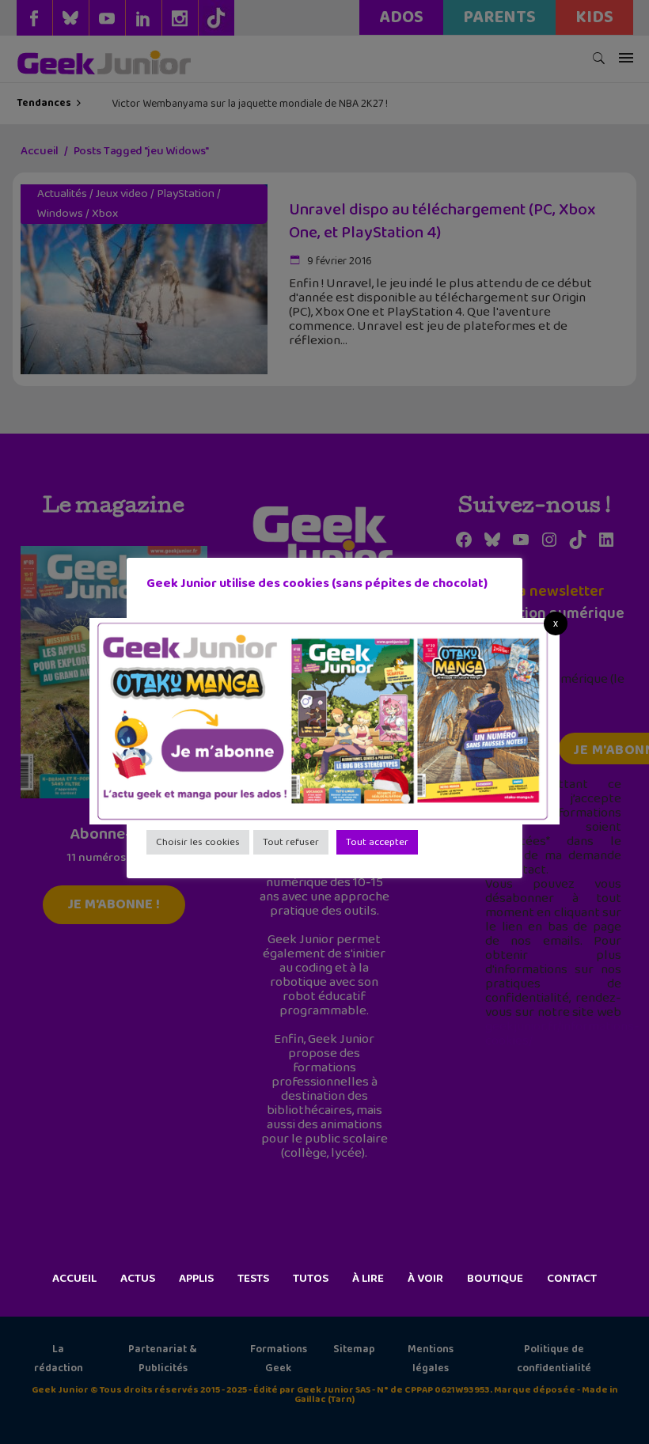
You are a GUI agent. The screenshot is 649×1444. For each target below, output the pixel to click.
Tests (253, 1278)
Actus (137, 1278)
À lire (368, 1278)
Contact (572, 1278)
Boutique (495, 1278)
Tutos (310, 1278)
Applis (196, 1278)
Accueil (74, 1278)
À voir (425, 1278)
